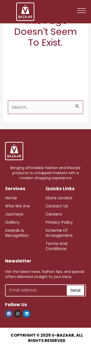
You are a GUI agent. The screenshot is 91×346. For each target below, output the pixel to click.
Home (11, 198)
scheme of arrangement (59, 232)
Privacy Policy (59, 222)
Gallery (12, 222)
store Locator (59, 198)
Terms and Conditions (56, 246)
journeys (14, 214)
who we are (17, 206)
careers (54, 214)
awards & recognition (17, 232)
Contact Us (57, 206)
